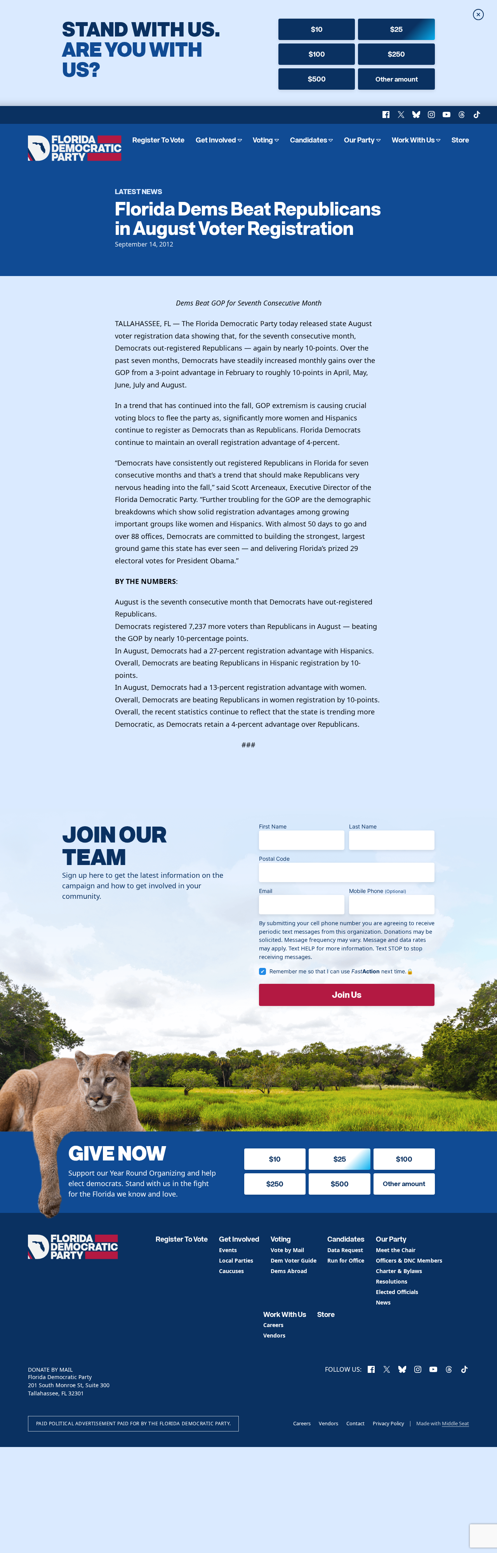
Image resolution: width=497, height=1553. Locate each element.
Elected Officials (397, 1292)
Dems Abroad (289, 1271)
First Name (273, 826)
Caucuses (231, 1271)
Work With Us (413, 139)
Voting (263, 139)
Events (228, 1250)
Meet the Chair (395, 1250)
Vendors (274, 1335)
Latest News (138, 191)
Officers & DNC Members (409, 1261)
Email (265, 891)
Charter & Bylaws (399, 1271)
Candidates (308, 139)
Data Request (345, 1250)
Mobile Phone (377, 891)
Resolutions (391, 1282)
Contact (355, 1423)
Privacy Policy (388, 1423)
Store (460, 139)
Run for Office (345, 1261)
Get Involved (216, 139)
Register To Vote (158, 139)
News (383, 1302)
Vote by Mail (287, 1250)
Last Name (363, 826)
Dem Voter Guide (293, 1261)
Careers (273, 1325)
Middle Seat (455, 1423)
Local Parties (236, 1261)
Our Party (359, 139)
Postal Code (274, 858)
